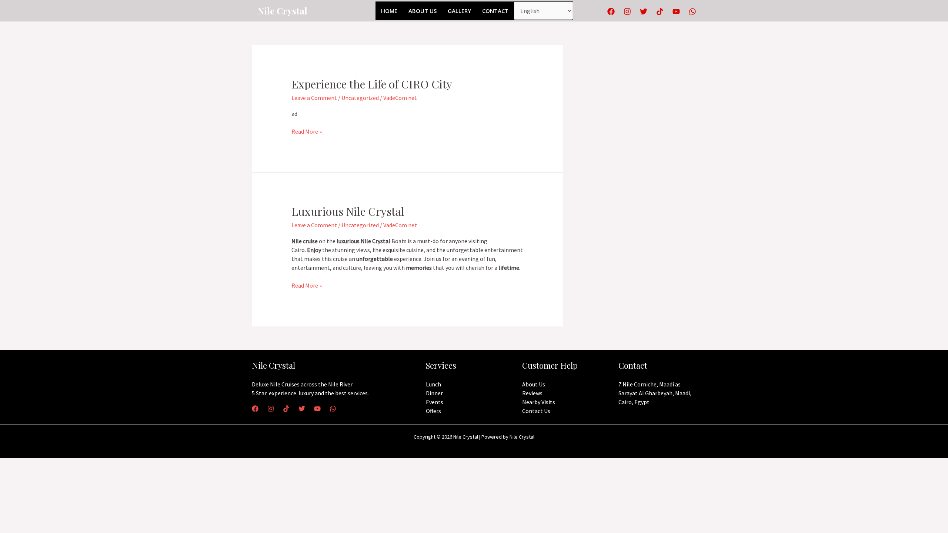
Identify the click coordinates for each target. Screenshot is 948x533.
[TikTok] (660, 11)
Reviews (532, 393)
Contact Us (536, 411)
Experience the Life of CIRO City (371, 84)
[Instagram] (627, 11)
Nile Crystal (282, 11)
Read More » (306, 131)
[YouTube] (676, 11)
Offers (433, 411)
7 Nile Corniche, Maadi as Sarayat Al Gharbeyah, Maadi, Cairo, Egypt (654, 393)
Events (434, 402)
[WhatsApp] (692, 11)
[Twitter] (643, 11)
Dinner (434, 393)
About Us (422, 10)
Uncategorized (360, 97)
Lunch (433, 384)
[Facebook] (611, 11)
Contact (495, 10)
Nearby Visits (538, 402)
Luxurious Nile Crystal (347, 211)
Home (389, 10)
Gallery (459, 10)
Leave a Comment (314, 97)
